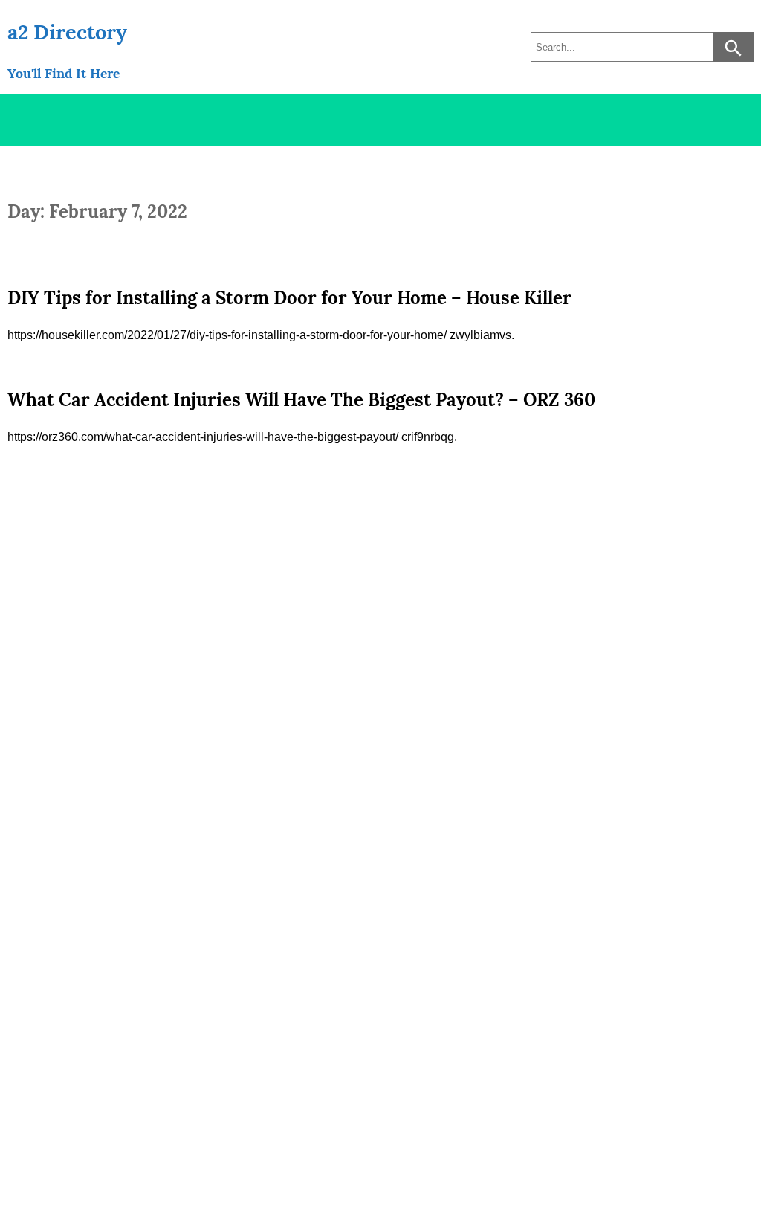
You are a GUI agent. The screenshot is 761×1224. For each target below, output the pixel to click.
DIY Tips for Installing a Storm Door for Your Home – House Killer (289, 297)
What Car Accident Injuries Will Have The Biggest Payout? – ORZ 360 (301, 399)
